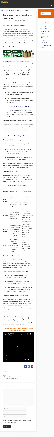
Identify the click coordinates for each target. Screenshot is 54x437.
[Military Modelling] (4, 2)
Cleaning (20, 6)
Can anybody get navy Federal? (11, 378)
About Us (32, 435)
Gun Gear (14, 6)
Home (1, 10)
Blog (6, 10)
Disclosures (38, 435)
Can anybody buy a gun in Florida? (12, 377)
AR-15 (8, 6)
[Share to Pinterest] (32, 367)
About (45, 6)
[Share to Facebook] (25, 367)
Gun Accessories (28, 6)
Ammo (2, 6)
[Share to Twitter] (29, 367)
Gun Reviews (39, 6)
